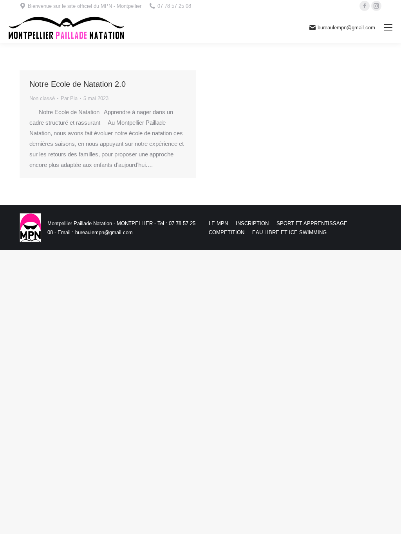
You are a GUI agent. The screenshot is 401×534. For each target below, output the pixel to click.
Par (69, 98)
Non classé (42, 98)
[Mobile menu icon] (388, 27)
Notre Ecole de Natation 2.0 (77, 84)
